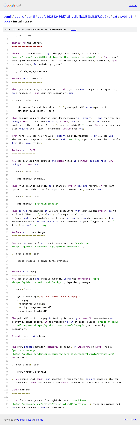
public (19, 16)
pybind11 (127, 16)
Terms (39, 419)
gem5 (7, 16)
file (73, 29)
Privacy (30, 419)
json (134, 419)
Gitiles (20, 419)
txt (126, 419)
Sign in (133, 5)
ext (115, 16)
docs (6, 21)
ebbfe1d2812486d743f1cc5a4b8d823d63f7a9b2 (72, 16)
